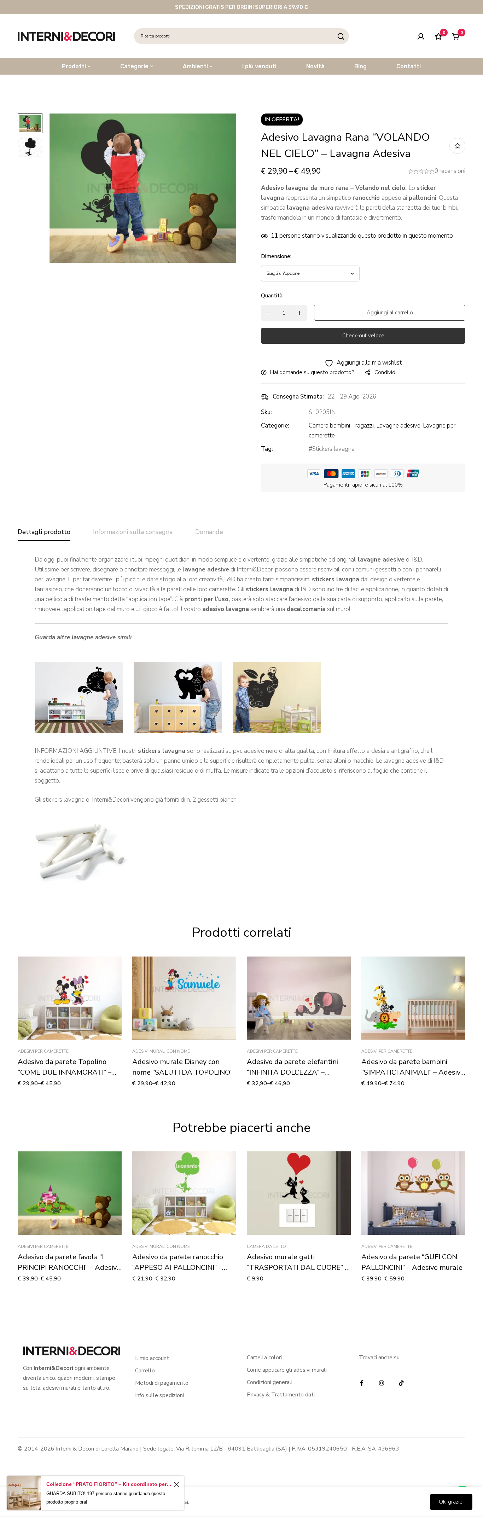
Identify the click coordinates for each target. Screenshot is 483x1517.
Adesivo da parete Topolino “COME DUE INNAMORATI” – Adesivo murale (64, 1072)
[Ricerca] (341, 36)
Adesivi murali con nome (161, 1051)
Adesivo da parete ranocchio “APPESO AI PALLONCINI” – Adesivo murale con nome (177, 1267)
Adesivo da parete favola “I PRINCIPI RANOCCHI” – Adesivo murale (69, 1267)
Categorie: (275, 426)
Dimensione (276, 256)
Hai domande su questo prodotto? (312, 372)
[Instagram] (381, 1383)
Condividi (385, 372)
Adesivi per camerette (43, 1051)
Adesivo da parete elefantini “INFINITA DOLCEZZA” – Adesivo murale (292, 1072)
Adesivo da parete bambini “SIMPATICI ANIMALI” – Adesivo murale (412, 1072)
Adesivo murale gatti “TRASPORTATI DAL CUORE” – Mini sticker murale (297, 1267)
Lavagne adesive (398, 426)
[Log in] (421, 36)
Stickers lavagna (333, 449)
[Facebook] (362, 1383)
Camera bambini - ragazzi (341, 426)
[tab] (44, 532)
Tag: (267, 449)
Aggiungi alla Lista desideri (457, 146)
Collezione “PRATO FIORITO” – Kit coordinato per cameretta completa (108, 1484)
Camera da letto (266, 1246)
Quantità (272, 296)
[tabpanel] (241, 723)
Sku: (266, 412)
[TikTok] (401, 1383)
